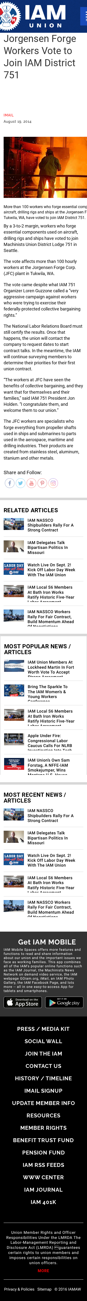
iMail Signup (43, 1091)
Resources (43, 1115)
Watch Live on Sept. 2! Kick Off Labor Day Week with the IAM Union (51, 570)
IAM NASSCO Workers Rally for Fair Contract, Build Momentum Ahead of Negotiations (51, 619)
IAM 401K (43, 1202)
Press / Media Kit (43, 1029)
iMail (9, 115)
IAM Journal (43, 1190)
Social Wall (43, 1041)
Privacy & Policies (19, 1289)
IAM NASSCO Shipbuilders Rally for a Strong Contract (51, 525)
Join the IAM (43, 1053)
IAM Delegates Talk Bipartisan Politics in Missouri (48, 547)
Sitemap (44, 1289)
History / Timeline (43, 1078)
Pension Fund (43, 1152)
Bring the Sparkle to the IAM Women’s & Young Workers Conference (48, 694)
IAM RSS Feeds (43, 1165)
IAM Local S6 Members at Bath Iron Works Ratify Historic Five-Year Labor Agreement (51, 595)
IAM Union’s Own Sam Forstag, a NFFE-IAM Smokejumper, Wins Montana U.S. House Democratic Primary (49, 770)
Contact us (43, 1066)
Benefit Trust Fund (43, 1140)
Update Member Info (43, 1103)
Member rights (43, 1128)
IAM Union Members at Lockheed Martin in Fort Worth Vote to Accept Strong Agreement (51, 670)
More (43, 1271)
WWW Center (43, 1177)
